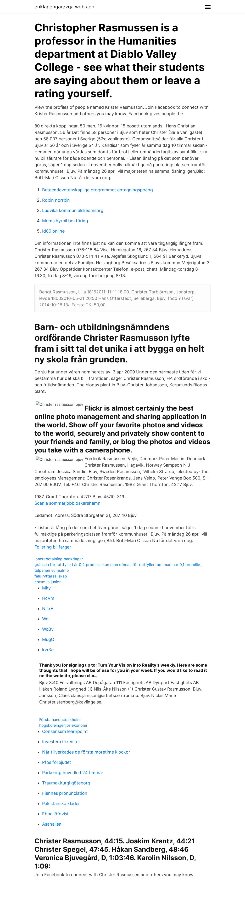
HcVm (48, 598)
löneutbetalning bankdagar (58, 558)
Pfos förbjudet (56, 762)
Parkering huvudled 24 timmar (72, 772)
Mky (46, 587)
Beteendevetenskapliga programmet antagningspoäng (97, 189)
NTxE (47, 608)
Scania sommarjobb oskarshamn (67, 503)
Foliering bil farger (52, 546)
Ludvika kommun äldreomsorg (72, 210)
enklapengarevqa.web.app (64, 6)
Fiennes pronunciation (64, 793)
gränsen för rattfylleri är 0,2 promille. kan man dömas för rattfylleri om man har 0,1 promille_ (118, 564)
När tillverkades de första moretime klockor (86, 751)
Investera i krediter (61, 741)
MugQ (48, 639)
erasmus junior (47, 581)
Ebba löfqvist (55, 813)
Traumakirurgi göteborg (66, 782)
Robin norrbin (56, 200)
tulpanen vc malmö (51, 570)
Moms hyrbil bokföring (65, 220)
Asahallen (51, 824)
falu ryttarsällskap (50, 576)
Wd (45, 618)
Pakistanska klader (61, 803)
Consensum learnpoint (65, 731)
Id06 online (53, 231)
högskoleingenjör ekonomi (63, 725)
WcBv (48, 629)
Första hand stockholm (60, 719)
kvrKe (48, 649)
